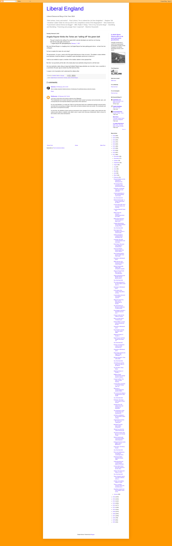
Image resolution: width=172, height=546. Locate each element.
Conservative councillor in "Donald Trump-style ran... (119, 385)
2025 (114, 137)
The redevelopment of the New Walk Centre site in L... (119, 284)
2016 (114, 497)
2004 (114, 522)
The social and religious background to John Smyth (119, 394)
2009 (114, 511)
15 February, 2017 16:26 (64, 96)
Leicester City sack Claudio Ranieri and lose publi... (119, 241)
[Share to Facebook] (73, 76)
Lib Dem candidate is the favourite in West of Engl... (119, 416)
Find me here (114, 86)
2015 (114, 499)
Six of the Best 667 (118, 342)
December (116, 156)
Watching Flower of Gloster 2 (118, 335)
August (116, 164)
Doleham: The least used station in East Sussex (119, 401)
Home (76, 145)
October (116, 160)
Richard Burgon (74, 77)
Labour (69, 77)
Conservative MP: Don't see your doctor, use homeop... (119, 206)
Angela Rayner (54, 77)
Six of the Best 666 (118, 361)
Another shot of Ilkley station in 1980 (119, 481)
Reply (52, 91)
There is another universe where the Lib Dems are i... (119, 486)
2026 (114, 135)
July (115, 167)
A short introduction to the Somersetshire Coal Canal (119, 194)
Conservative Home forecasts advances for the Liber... (119, 467)
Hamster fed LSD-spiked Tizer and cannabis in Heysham (118, 406)
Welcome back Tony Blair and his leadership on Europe (119, 301)
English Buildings (117, 106)
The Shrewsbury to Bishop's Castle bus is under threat (119, 307)
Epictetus (53, 86)
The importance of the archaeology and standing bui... (119, 412)
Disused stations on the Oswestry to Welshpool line (119, 180)
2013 (114, 503)
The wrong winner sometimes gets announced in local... (119, 185)
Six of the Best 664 (118, 450)
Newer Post (50, 145)
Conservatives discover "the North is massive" (119, 296)
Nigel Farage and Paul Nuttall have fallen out (119, 339)
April (115, 173)
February (116, 177)
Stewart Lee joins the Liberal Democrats (119, 430)
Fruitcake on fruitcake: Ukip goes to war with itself (119, 190)
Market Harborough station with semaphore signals (119, 268)
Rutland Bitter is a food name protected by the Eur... (119, 323)
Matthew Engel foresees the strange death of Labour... (119, 376)
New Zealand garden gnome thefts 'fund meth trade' (119, 255)
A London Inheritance (118, 123)
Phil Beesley (54, 96)
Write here (113, 80)
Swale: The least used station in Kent (119, 471)
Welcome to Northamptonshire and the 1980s (119, 390)
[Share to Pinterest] (75, 76)
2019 (114, 150)
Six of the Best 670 (118, 198)
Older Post (102, 145)
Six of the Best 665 (118, 397)
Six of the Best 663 (118, 474)
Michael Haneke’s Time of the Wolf (119, 358)
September (117, 162)
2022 (114, 144)
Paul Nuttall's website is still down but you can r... (119, 312)
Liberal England (65, 9)
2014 (114, 501)
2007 (114, 515)
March (115, 175)
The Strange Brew (117, 111)
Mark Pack (115, 116)
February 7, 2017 (75, 43)
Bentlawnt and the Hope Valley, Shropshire (118, 426)
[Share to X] (71, 76)
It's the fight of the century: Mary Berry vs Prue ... (119, 292)
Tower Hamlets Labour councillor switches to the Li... (119, 478)
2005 (114, 520)
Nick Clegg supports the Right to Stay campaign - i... (119, 354)
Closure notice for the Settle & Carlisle (119, 315)
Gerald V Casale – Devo (118, 113)
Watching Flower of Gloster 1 (118, 371)
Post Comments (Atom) (58, 148)
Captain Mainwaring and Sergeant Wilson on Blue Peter (119, 225)
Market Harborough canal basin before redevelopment (119, 439)
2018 (114, 152)
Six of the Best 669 (118, 228)
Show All (123, 129)
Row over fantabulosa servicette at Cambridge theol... (119, 453)
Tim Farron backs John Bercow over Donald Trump (119, 434)
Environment (60, 77)
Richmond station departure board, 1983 (118, 458)
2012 (114, 505)
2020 (114, 148)
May (115, 171)
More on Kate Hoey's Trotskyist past (119, 319)
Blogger (92, 534)
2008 (114, 513)
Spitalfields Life (117, 99)
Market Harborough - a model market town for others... (119, 201)
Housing (65, 77)
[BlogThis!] (70, 76)
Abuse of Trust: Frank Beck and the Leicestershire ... (119, 272)
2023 (114, 142)
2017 (114, 154)
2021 (114, 146)
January (116, 494)
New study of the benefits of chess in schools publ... (119, 231)
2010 (114, 509)
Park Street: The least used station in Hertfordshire (119, 245)
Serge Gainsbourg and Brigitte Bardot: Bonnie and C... (119, 277)
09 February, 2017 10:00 (62, 86)
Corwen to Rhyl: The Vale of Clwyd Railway (119, 380)
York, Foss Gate (116, 107)
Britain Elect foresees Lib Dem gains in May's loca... (119, 220)
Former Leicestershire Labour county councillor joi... (119, 346)
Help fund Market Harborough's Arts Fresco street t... (119, 250)
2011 (114, 507)
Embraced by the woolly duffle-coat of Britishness (119, 443)
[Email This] (68, 76)
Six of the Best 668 (118, 280)
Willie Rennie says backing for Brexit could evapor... (119, 263)
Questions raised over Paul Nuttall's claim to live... (119, 490)
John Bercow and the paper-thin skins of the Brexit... (119, 364)
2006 (114, 517)
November (116, 158)
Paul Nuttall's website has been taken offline (119, 331)
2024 (114, 140)
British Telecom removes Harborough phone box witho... (119, 214)
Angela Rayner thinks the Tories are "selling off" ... (119, 421)
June (115, 169)
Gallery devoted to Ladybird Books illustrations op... (118, 236)
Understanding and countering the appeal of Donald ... (119, 463)
